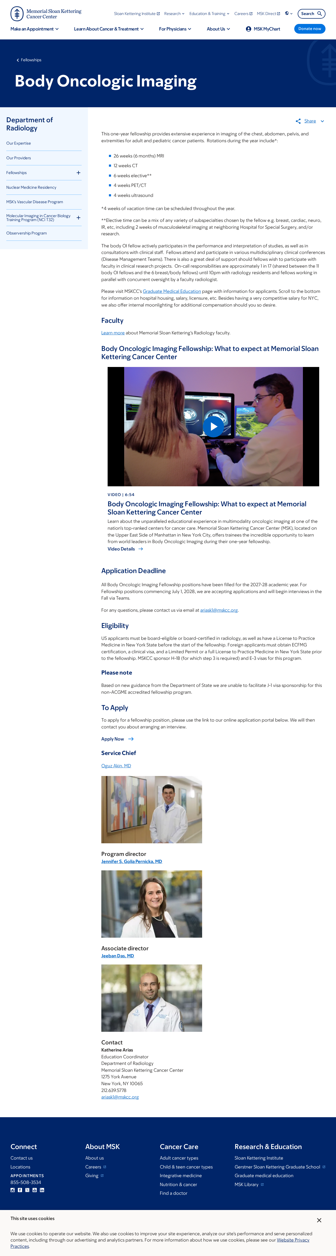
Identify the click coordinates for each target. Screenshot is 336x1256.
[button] (175, 13)
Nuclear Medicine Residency (31, 187)
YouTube (35, 1190)
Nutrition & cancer (178, 1184)
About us (94, 1158)
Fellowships (31, 60)
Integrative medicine (181, 1175)
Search (307, 13)
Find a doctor (173, 1193)
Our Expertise (18, 143)
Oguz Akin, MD (116, 765)
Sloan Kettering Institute (259, 1158)
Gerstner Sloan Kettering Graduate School (278, 1167)
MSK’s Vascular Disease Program (34, 202)
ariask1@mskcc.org (219, 610)
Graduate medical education (264, 1175)
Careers (93, 1167)
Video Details (121, 549)
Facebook (20, 1190)
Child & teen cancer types (186, 1167)
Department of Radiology (29, 124)
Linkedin (42, 1190)
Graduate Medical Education (172, 291)
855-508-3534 (25, 1182)
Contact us (21, 1158)
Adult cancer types (179, 1158)
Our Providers (18, 158)
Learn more (113, 332)
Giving (92, 1175)
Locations (20, 1167)
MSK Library (247, 1184)
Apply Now (112, 739)
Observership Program (26, 233)
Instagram (12, 1190)
